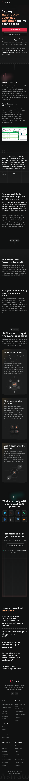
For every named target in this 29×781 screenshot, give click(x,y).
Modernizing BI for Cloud (20, 705)
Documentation (19, 757)
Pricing (3, 732)
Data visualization (19, 709)
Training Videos (19, 762)
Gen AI (17, 720)
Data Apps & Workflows (5, 712)
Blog (16, 746)
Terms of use (5, 737)
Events (17, 751)
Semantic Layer (19, 711)
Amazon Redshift (6, 760)
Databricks (5, 754)
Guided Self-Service (7, 704)
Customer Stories (19, 760)
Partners (17, 754)
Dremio (4, 765)
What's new (18, 765)
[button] (26, 2)
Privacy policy (5, 735)
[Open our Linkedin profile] (12, 693)
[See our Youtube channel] (16, 693)
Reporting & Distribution (5, 717)
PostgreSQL (5, 762)
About (3, 726)
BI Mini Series (18, 748)
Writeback (17, 717)
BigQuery (4, 748)
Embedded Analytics (20, 714)
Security (4, 729)
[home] (5, 2)
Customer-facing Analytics (6, 708)
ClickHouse (5, 757)
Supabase (4, 751)
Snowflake (4, 746)
